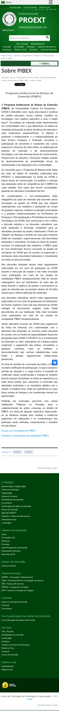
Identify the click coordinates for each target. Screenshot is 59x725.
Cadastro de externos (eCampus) (16, 645)
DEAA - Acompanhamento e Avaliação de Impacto (23, 580)
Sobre (4, 534)
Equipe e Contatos (9, 496)
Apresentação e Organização (14, 486)
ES (55, 9)
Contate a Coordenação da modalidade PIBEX (25, 435)
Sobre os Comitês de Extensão (14, 602)
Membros (6, 541)
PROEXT (17, 452)
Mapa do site (44, 7)
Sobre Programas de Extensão (14, 547)
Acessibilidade (15, 7)
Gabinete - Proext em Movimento (16, 516)
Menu (45, 63)
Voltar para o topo (48, 468)
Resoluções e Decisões (11, 551)
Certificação (19, 47)
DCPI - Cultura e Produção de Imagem (18, 590)
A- (43, 9)
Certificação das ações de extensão (16, 506)
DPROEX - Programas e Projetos (27, 56)
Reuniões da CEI (8, 554)
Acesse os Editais (9, 566)
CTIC (55, 696)
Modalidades (48, 56)
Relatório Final (20, 49)
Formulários (7, 503)
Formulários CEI (8, 537)
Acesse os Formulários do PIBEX (18, 431)
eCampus (31, 47)
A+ (36, 9)
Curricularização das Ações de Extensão (18, 620)
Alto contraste (30, 7)
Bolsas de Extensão (10, 509)
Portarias (5, 544)
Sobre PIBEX (16, 70)
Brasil (9, 2)
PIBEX (3, 59)
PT (47, 9)
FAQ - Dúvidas (22, 44)
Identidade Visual (9, 519)
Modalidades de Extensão (12, 499)
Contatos (33, 49)
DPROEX (28, 452)
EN (51, 9)
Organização (7, 493)
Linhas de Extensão (48, 49)
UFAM (29, 699)
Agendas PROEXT (9, 513)
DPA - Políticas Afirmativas (13, 584)
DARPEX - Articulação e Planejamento (17, 577)
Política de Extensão (10, 489)
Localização (6, 523)
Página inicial (6, 56)
